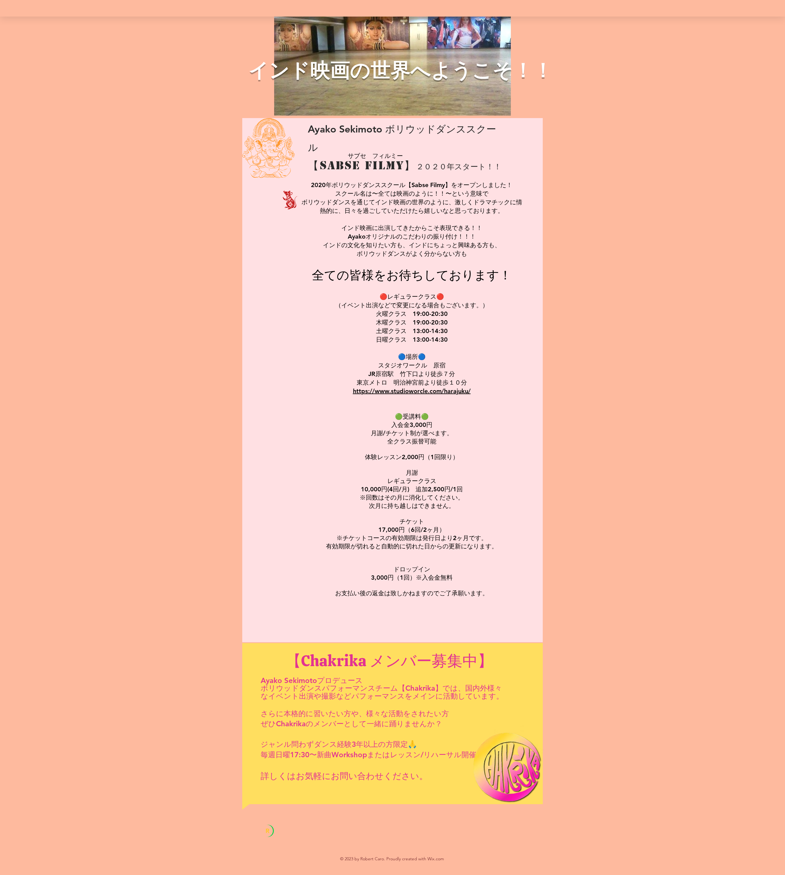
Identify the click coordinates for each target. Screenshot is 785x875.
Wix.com (435, 859)
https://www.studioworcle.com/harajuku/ (412, 391)
